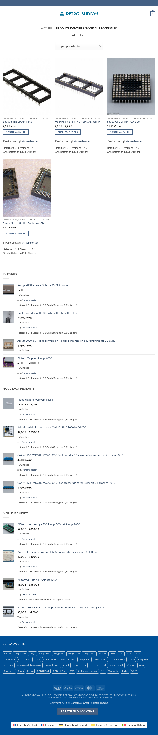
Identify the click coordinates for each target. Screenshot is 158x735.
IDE (85, 665)
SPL (103, 671)
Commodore (49, 659)
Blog (48, 695)
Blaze (112, 653)
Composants (100, 659)
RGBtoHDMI (59, 671)
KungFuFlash (117, 665)
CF (19, 659)
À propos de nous (32, 695)
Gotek (66, 665)
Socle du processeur (87, 671)
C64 (129, 653)
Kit (105, 665)
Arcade (102, 653)
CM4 (37, 659)
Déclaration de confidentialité (66, 697)
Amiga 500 (44, 653)
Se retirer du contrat (77, 711)
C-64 (121, 653)
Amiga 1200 (74, 653)
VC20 (134, 671)
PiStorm (131, 665)
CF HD (28, 659)
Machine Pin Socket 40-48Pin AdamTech (77, 121)
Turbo (125, 671)
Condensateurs (117, 659)
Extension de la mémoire (29, 665)
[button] (5, 13)
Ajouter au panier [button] (16, 132)
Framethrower (52, 665)
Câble (132, 659)
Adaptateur (20, 653)
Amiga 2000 (89, 653)
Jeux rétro (95, 665)
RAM (141, 665)
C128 (137, 653)
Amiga (32, 653)
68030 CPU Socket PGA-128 (123, 121)
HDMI (76, 665)
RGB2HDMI (43, 671)
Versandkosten (30, 141)
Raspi (21, 671)
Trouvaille (113, 671)
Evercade (8, 665)
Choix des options (68, 132)
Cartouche (9, 659)
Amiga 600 (58, 653)
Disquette (143, 659)
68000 (7, 653)
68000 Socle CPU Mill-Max (18, 121)
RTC (72, 671)
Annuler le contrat (100, 697)
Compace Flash (67, 659)
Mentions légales (125, 695)
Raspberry (9, 671)
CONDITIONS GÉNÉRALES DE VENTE (93, 695)
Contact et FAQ (63, 695)
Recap (30, 671)
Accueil (46, 28)
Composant (84, 659)
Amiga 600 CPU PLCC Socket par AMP (24, 223)
